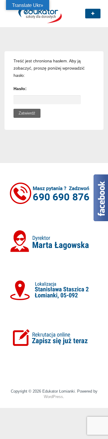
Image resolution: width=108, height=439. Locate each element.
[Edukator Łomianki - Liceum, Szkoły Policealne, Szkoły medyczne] (40, 13)
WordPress (53, 396)
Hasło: (20, 88)
